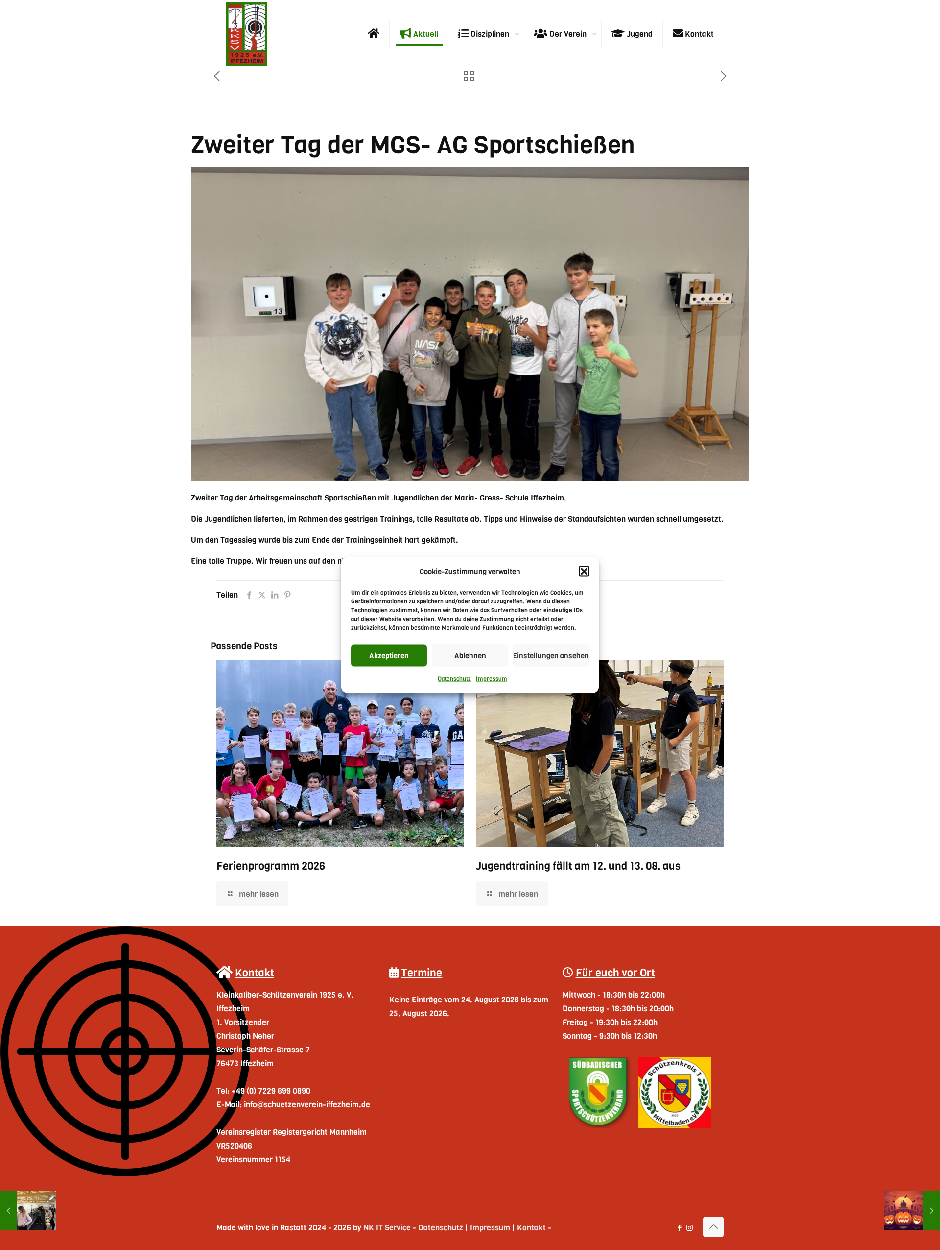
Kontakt (531, 1228)
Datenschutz (454, 679)
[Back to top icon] (713, 1227)
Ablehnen (470, 655)
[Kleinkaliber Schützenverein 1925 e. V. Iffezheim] (246, 34)
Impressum (491, 679)
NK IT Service (387, 1228)
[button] (584, 571)
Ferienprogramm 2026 (270, 866)
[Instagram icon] (689, 1228)
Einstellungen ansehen (551, 655)
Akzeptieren (389, 655)
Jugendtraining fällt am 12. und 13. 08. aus (578, 866)
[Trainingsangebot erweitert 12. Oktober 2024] (28, 1210)
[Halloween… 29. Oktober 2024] (912, 1210)
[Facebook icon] (679, 1228)
